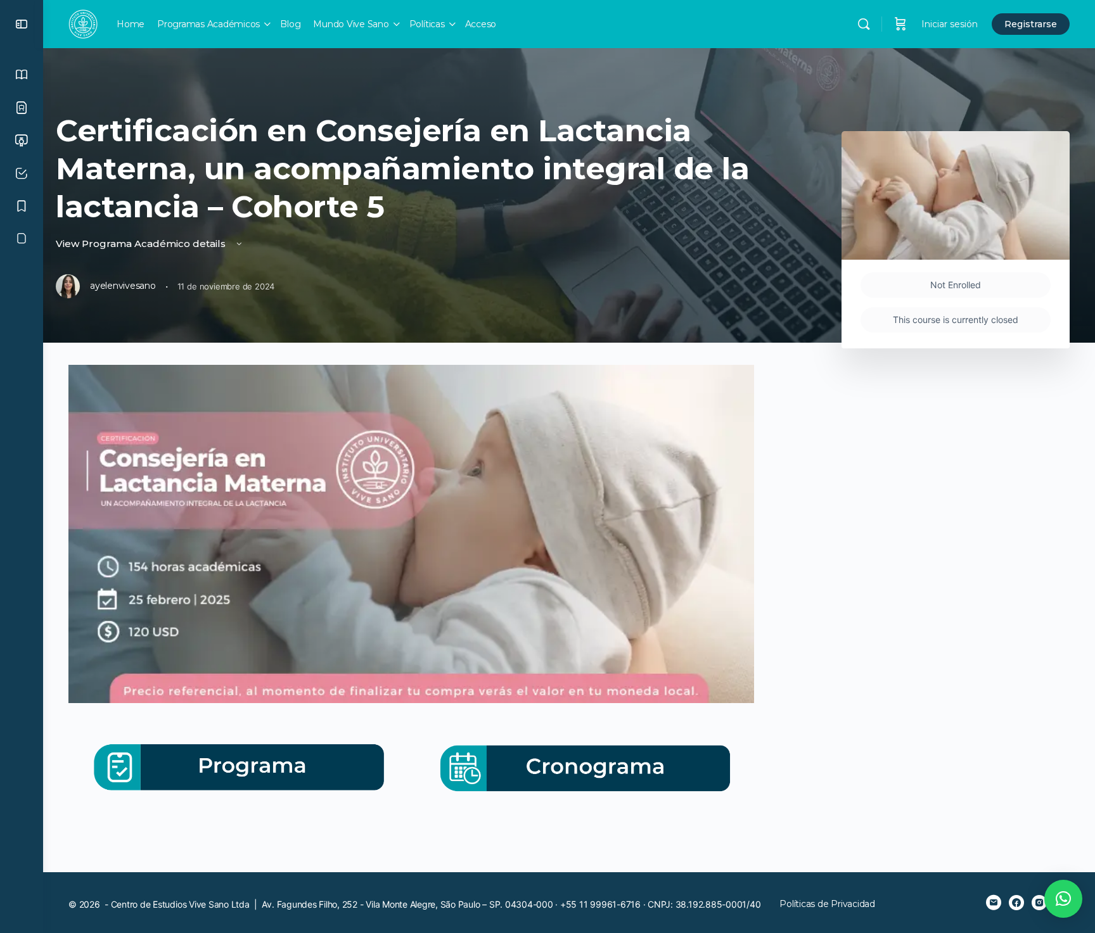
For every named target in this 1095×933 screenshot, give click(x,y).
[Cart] (900, 24)
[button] (1063, 899)
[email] (993, 902)
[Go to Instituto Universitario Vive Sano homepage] (83, 22)
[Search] (863, 24)
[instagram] (1039, 902)
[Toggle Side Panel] (21, 24)
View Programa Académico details (142, 244)
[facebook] (1016, 902)
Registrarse (1030, 24)
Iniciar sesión (949, 24)
